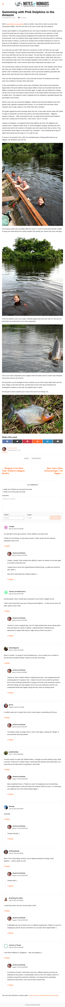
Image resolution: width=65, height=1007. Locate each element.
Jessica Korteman (13, 448)
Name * (6, 515)
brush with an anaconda (15, 24)
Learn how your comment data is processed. (44, 995)
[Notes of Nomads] (32, 4)
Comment (5, 495)
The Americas (5, 452)
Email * (29, 515)
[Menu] (3, 4)
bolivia (26, 458)
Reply (7, 546)
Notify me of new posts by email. (14, 492)
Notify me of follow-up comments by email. (18, 489)
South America (36, 458)
